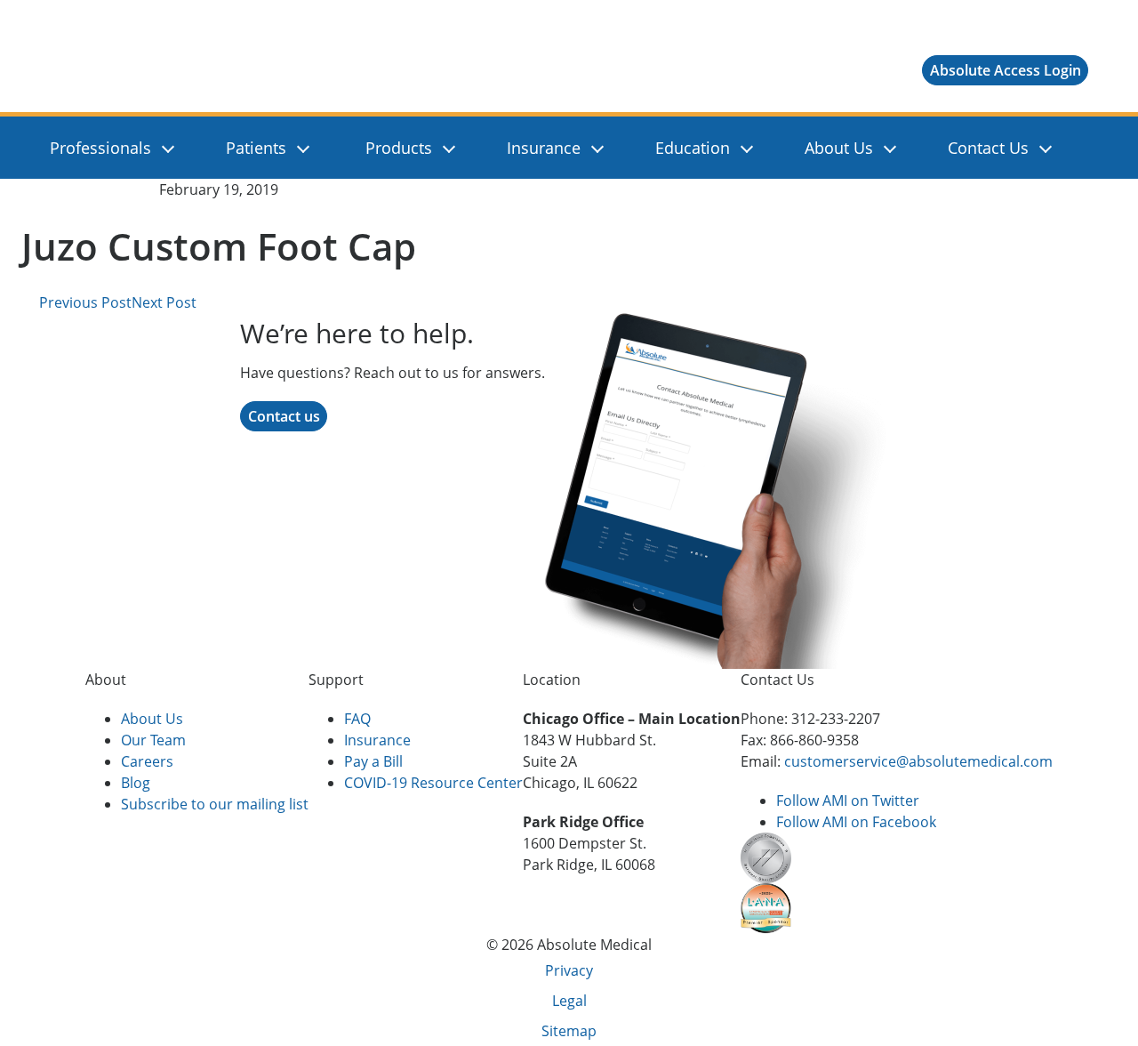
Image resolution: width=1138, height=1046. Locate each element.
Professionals (100, 147)
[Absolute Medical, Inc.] (152, 70)
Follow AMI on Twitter (847, 800)
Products (398, 147)
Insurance (544, 147)
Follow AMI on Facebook (856, 822)
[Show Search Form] (1080, 148)
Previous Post (84, 302)
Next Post (166, 302)
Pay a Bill (373, 761)
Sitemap (569, 1031)
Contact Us (988, 147)
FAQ (357, 718)
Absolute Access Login (1005, 70)
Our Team (153, 740)
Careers (147, 761)
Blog (135, 783)
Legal (569, 1000)
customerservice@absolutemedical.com (918, 761)
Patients (256, 147)
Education (692, 147)
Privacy (569, 970)
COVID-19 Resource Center (433, 783)
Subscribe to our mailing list (215, 804)
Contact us (284, 416)
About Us (839, 147)
